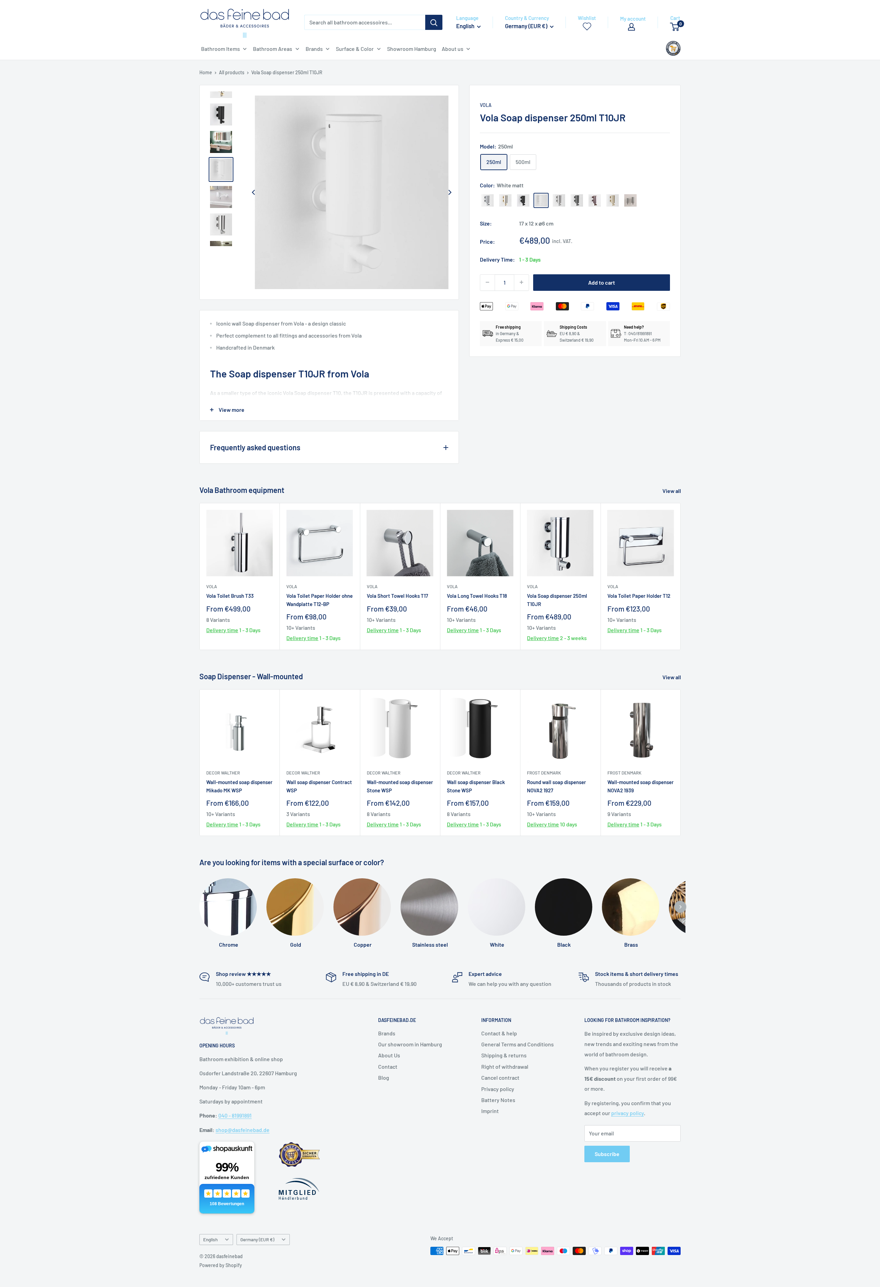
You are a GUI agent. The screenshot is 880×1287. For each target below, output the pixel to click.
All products (231, 72)
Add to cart (601, 282)
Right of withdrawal (504, 1066)
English (210, 1239)
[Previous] (253, 192)
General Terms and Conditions (517, 1044)
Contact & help (499, 1033)
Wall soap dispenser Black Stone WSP (476, 786)
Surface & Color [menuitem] (355, 48)
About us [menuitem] (452, 48)
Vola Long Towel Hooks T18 (477, 596)
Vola (486, 105)
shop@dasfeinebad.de (243, 1129)
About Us (389, 1055)
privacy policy (627, 1113)
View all (672, 490)
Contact (387, 1066)
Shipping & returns (504, 1055)
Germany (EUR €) (257, 1239)
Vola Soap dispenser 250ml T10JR (557, 600)
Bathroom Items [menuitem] (220, 48)
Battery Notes (498, 1100)
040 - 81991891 (235, 1115)
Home (205, 72)
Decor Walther (223, 773)
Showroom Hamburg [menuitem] (411, 48)
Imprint (490, 1111)
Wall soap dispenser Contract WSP (319, 786)
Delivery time (222, 630)
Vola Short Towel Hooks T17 (397, 596)
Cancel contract (500, 1077)
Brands (386, 1033)
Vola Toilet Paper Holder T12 (638, 596)
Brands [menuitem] (314, 48)
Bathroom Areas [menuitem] (272, 48)
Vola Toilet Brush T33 (230, 596)
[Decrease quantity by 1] (487, 282)
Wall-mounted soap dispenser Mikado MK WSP (239, 786)
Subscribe (607, 1154)
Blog (383, 1077)
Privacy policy (497, 1089)
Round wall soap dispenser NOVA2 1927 (556, 786)
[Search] (433, 22)
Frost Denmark (544, 773)
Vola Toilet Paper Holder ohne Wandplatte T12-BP (319, 600)
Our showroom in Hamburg (410, 1044)
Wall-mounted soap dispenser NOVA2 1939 (640, 786)
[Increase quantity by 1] (521, 282)
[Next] (449, 192)
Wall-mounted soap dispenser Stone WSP (400, 786)
